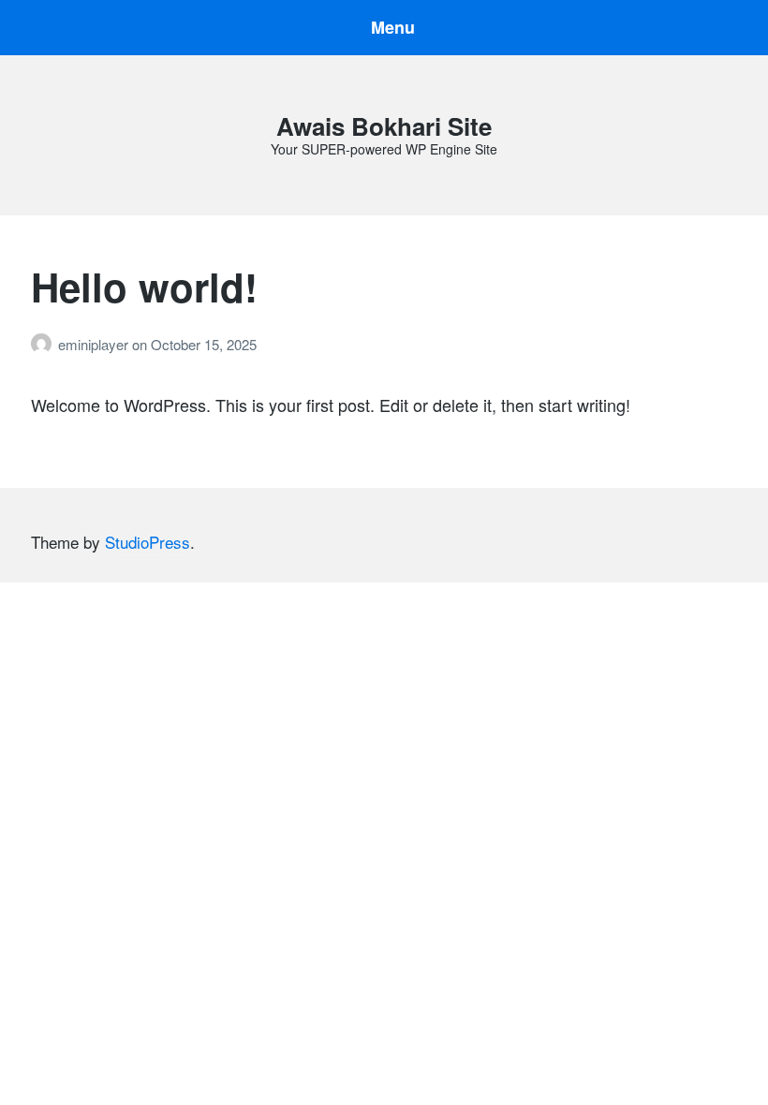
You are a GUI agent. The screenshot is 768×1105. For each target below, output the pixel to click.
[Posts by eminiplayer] (44, 344)
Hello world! (144, 286)
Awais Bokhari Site (384, 126)
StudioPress (147, 541)
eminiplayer (95, 344)
